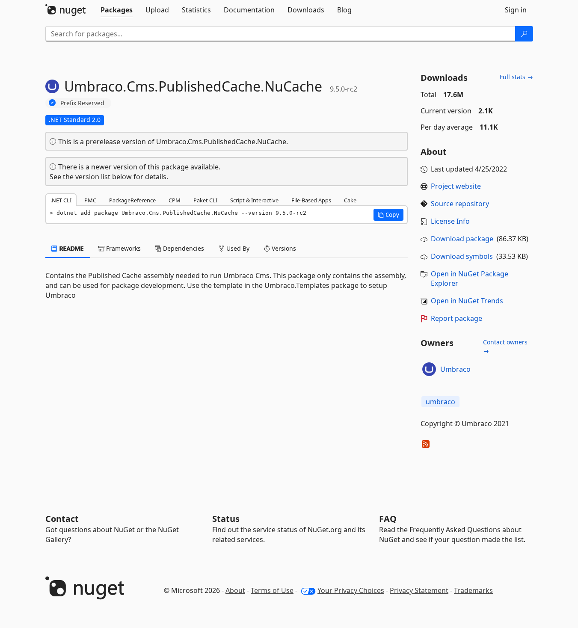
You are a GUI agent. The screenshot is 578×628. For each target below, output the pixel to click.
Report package (456, 318)
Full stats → (516, 77)
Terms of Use (272, 590)
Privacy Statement (419, 590)
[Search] (524, 33)
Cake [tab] (350, 200)
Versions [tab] (283, 248)
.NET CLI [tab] (60, 200)
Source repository (460, 203)
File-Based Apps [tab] (311, 200)
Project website (456, 186)
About (235, 590)
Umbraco (455, 369)
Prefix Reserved (82, 103)
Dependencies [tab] (182, 248)
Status (226, 518)
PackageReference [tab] (132, 200)
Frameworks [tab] (122, 248)
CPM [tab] (175, 200)
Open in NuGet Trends (467, 300)
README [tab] (71, 248)
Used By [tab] (237, 248)
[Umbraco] (429, 369)
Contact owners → (505, 346)
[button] (388, 215)
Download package (462, 238)
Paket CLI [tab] (205, 200)
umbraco (440, 401)
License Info (450, 221)
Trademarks (473, 590)
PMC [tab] (90, 200)
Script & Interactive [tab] (254, 200)
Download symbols (462, 256)
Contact (62, 518)
